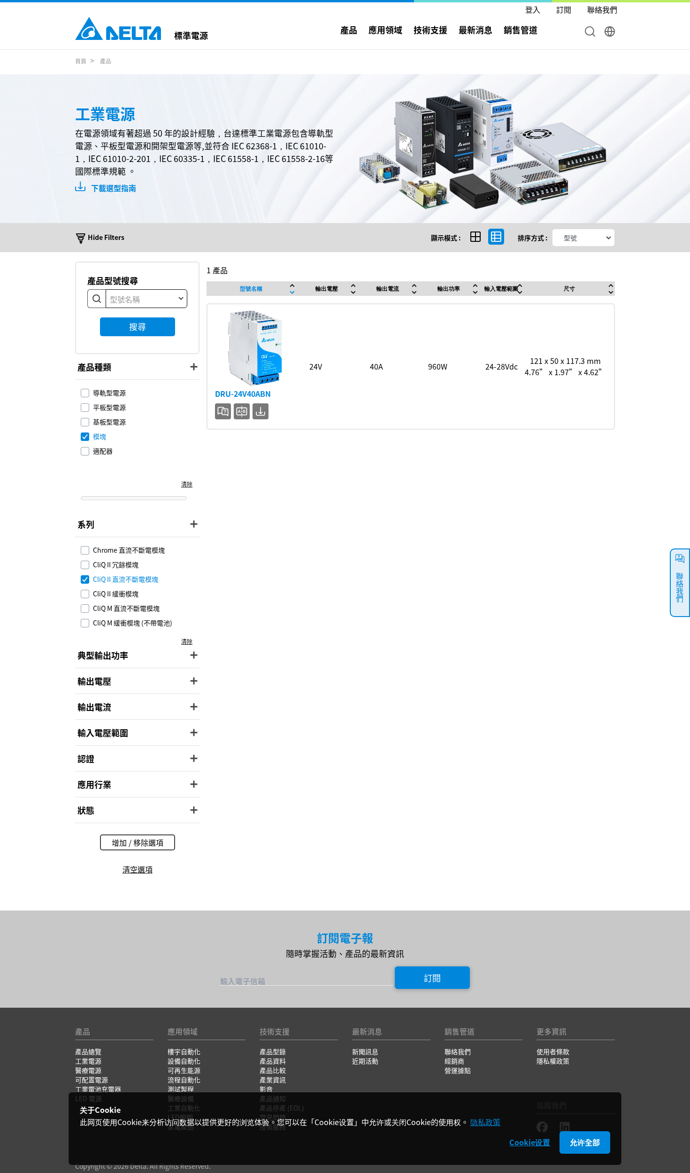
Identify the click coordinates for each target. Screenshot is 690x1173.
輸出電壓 (326, 288)
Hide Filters (105, 237)
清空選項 (138, 869)
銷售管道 (520, 29)
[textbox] (146, 299)
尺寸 (569, 288)
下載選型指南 (112, 187)
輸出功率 (448, 288)
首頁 (80, 61)
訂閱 (432, 978)
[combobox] (146, 298)
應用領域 (385, 29)
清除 (186, 484)
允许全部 (585, 1142)
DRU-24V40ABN (243, 393)
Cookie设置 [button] (529, 1142)
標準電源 (191, 34)
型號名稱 (251, 288)
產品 (105, 61)
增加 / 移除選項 (137, 842)
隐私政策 (485, 1121)
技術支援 (430, 29)
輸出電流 (387, 288)
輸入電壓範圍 (501, 288)
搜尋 (137, 326)
